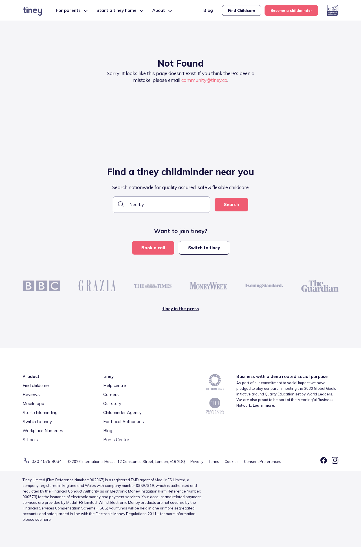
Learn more (263, 405)
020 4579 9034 (47, 461)
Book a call (153, 247)
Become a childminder (291, 10)
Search (231, 204)
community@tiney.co (204, 80)
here (47, 519)
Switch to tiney (204, 247)
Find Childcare (241, 10)
